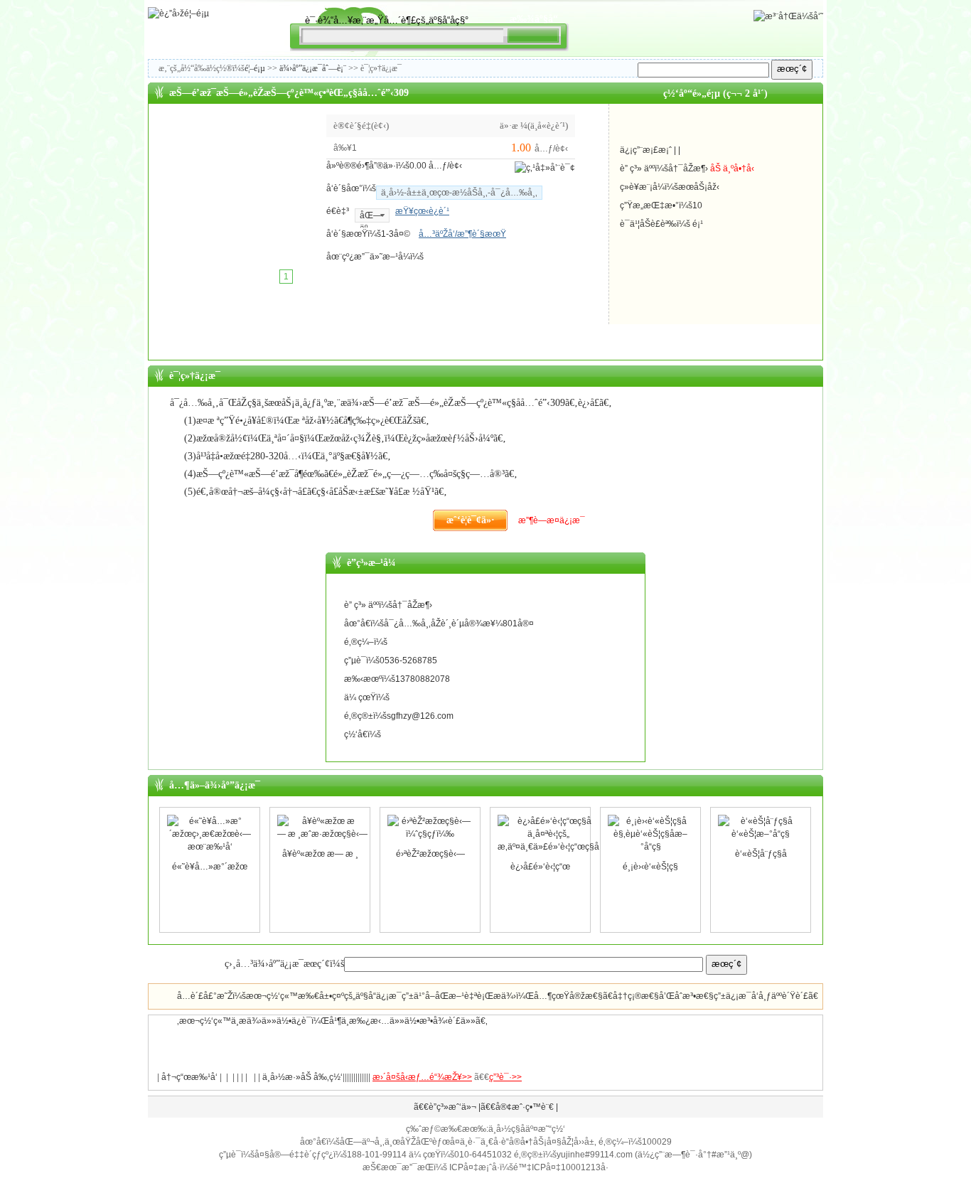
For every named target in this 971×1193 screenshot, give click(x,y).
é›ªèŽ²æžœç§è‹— (430, 854)
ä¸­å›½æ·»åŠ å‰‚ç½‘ (302, 1077)
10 (697, 205)
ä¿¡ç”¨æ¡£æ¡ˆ (646, 150)
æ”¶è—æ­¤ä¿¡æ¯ (551, 520)
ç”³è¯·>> (505, 1077)
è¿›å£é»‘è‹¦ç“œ (540, 867)
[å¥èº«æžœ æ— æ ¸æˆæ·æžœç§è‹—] (322, 841)
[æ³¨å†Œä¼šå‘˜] (788, 16)
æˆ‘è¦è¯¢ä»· (470, 520)
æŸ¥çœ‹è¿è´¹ (422, 211)
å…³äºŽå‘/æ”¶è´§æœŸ (462, 234)
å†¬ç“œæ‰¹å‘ (189, 1077)
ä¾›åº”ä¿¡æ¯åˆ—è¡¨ (312, 68)
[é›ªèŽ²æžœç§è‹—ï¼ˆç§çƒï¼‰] (430, 841)
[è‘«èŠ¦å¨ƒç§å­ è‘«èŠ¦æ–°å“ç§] (760, 841)
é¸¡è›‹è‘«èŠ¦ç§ (650, 867)
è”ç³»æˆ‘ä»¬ (452, 1107)
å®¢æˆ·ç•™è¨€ (524, 1107)
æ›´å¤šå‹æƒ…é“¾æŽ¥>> (422, 1077)
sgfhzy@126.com (420, 716)
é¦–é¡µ (255, 68)
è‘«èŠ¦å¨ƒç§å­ (761, 854)
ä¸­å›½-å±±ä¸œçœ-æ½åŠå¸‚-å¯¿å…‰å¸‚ (459, 193)
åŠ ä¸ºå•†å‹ (732, 168)
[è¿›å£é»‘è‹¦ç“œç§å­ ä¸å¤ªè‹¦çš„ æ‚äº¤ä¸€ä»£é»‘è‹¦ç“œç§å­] (548, 854)
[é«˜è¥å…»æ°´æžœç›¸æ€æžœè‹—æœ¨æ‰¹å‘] (209, 854)
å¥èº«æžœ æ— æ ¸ (320, 854)
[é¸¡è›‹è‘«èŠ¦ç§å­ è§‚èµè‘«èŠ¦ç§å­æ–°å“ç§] (650, 854)
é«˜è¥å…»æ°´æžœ (209, 867)
